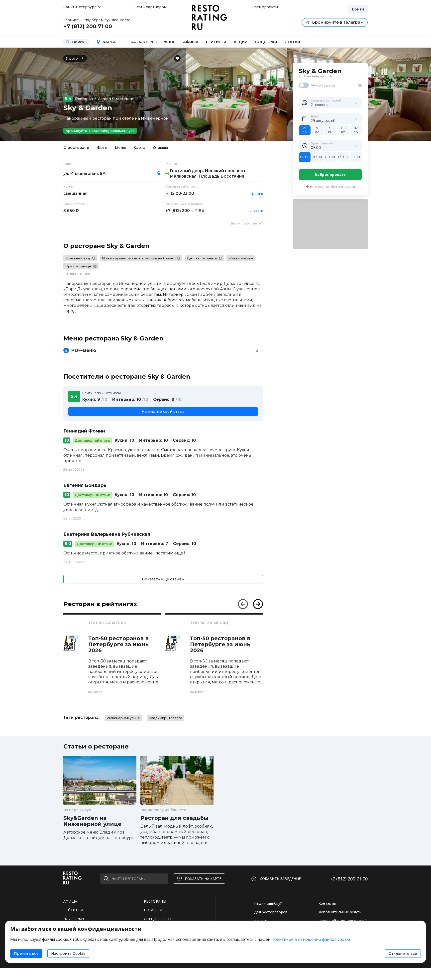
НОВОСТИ (153, 910)
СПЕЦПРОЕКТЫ (157, 918)
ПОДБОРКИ (73, 918)
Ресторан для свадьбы (174, 818)
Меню (120, 148)
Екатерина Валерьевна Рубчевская (106, 534)
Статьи (292, 42)
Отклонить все (403, 953)
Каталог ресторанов (153, 42)
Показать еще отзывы (163, 579)
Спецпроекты (264, 7)
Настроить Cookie (68, 953)
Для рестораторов (271, 912)
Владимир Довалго (165, 718)
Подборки (266, 42)
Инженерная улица (123, 718)
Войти (358, 9)
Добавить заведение (280, 878)
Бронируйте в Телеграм (338, 22)
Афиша (191, 42)
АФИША (70, 901)
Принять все (26, 953)
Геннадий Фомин (84, 431)
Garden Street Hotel (116, 99)
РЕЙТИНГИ (73, 910)
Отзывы (160, 148)
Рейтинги (216, 42)
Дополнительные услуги (340, 912)
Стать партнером (150, 7)
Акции (240, 42)
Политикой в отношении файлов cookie (310, 939)
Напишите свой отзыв (163, 411)
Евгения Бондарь (84, 485)
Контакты (327, 903)
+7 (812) (185, 210)
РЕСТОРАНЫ (155, 901)
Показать (254, 210)
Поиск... (79, 42)
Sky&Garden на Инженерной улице (92, 821)
